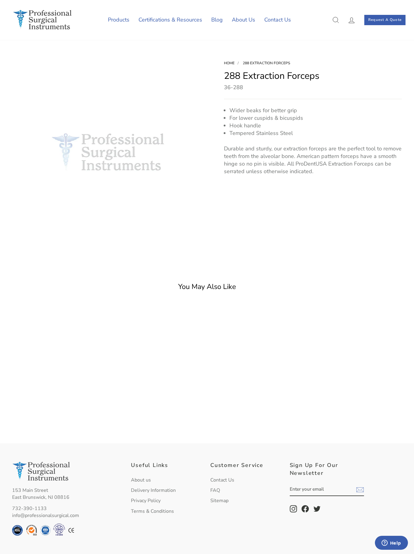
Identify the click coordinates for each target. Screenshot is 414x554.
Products (118, 19)
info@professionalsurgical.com (45, 515)
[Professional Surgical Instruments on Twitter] (317, 508)
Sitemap (219, 500)
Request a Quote (385, 19)
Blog (217, 19)
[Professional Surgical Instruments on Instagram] (293, 508)
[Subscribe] (360, 490)
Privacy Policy (146, 500)
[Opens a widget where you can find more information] (391, 543)
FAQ (215, 490)
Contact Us (277, 19)
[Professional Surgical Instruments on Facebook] (305, 508)
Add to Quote (58, 424)
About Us (243, 19)
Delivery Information (153, 490)
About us (141, 480)
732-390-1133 (29, 508)
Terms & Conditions (152, 511)
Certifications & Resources (170, 19)
